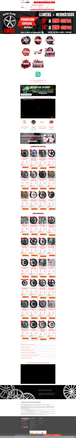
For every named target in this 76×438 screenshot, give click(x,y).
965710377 (28, 0)
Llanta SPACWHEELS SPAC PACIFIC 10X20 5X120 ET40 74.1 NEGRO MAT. (42, 265)
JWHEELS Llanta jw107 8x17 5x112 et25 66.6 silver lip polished (51, 224)
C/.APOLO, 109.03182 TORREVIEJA (24, 400)
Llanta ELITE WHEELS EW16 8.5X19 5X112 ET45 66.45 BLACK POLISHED (33, 224)
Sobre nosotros (32, 400)
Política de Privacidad (33, 398)
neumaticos (42, 2)
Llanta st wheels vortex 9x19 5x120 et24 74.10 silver (24, 203)
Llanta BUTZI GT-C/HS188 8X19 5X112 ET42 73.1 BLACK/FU (24, 287)
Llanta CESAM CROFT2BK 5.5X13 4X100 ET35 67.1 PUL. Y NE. (33, 157)
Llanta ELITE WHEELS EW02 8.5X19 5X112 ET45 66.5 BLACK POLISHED (42, 287)
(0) (53, 0)
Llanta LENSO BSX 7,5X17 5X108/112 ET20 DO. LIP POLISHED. (24, 177)
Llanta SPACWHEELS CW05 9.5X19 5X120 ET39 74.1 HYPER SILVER (33, 177)
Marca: (31, 6)
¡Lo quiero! (25, 144)
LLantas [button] (36, 2)
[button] (45, 0)
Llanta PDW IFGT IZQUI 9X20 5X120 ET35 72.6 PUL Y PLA (51, 287)
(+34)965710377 (24, 401)
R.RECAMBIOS (48, 2)
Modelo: (39, 6)
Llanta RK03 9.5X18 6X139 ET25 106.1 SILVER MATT (51, 245)
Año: (47, 6)
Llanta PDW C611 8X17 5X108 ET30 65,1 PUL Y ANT (24, 157)
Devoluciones (40, 400)
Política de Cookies (32, 399)
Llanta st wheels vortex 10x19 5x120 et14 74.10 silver (42, 203)
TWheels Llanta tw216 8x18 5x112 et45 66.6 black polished (24, 224)
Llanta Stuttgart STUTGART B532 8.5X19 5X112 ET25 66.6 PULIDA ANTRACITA (42, 136)
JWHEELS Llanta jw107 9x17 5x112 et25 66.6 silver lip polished (42, 245)
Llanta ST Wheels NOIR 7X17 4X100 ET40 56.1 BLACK (33, 287)
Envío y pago (40, 399)
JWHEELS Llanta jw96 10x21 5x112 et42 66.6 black (51, 177)
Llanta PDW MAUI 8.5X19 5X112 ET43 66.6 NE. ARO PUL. (24, 136)
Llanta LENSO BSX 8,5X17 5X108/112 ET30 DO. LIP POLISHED (51, 157)
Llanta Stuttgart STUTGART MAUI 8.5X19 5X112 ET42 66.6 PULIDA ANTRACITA (51, 203)
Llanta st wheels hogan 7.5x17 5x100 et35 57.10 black (34, 245)
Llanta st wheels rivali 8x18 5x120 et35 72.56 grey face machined (42, 307)
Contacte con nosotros (33, 403)
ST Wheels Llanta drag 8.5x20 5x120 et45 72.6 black (42, 157)
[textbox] (34, 8)
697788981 (23, 0)
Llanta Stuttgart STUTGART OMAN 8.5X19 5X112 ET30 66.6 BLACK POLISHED (51, 265)
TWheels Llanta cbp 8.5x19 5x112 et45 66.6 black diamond (51, 307)
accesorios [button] (52, 2)
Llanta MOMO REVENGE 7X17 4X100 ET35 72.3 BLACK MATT (24, 265)
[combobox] (34, 8)
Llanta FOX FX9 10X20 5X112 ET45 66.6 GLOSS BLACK (24, 245)
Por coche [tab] (23, 7)
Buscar (42, 9)
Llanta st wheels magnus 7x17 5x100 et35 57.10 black (51, 136)
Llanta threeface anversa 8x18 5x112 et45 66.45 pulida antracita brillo (34, 136)
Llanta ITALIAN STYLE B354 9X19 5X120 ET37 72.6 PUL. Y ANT (24, 307)
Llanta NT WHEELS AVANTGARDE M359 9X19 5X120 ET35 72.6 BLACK (33, 203)
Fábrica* (23, 142)
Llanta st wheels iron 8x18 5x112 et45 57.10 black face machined (42, 177)
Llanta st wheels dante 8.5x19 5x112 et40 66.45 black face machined (42, 224)
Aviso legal (31, 397)
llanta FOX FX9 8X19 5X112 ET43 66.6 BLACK (33, 265)
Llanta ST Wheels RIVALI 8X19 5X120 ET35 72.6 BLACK (33, 307)
